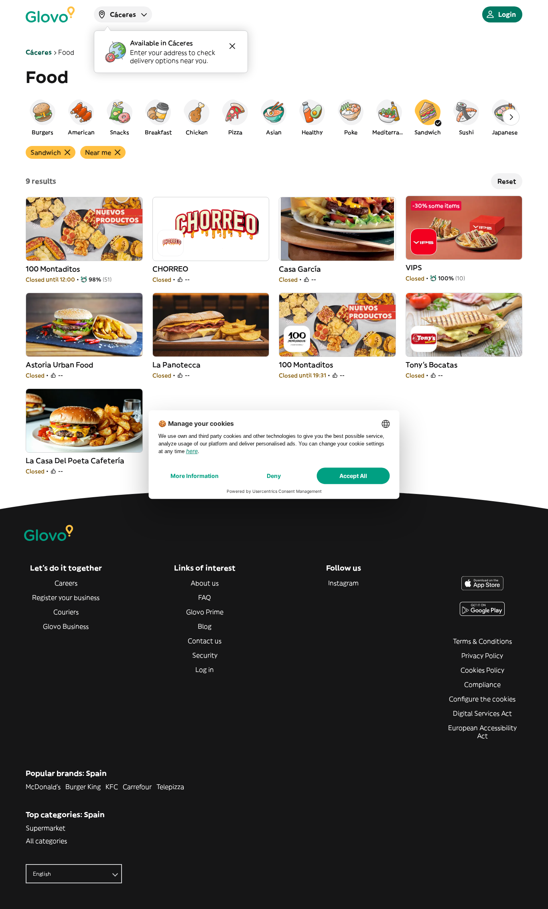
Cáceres (39, 52)
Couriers (66, 612)
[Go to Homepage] (50, 14)
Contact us (204, 641)
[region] (274, 117)
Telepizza (170, 787)
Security (204, 655)
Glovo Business (66, 626)
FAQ (204, 597)
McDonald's (43, 787)
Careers (66, 583)
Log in (204, 670)
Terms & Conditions (482, 641)
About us (205, 583)
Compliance (482, 684)
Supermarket (45, 828)
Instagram (343, 583)
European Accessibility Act (482, 732)
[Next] (511, 117)
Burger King (83, 787)
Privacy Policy (482, 656)
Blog (204, 626)
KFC (112, 787)
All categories (46, 841)
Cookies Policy (482, 670)
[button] (42, 117)
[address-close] (232, 46)
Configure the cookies (482, 699)
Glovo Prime (204, 612)
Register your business (65, 597)
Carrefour (137, 787)
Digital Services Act (482, 713)
